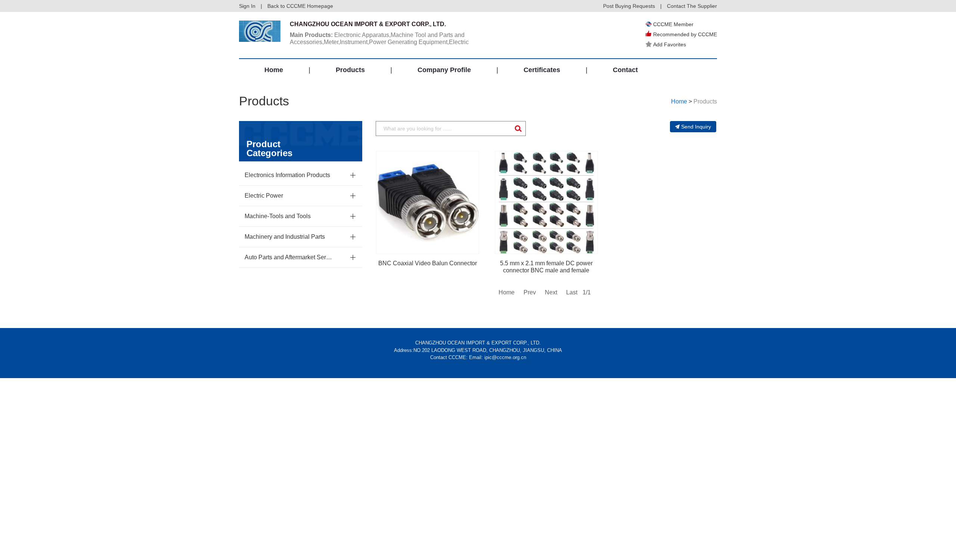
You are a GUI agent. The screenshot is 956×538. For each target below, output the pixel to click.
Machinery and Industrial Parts (285, 237)
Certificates (542, 70)
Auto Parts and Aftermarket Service (289, 257)
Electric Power (264, 195)
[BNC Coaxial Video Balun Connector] (427, 202)
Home (273, 70)
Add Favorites (669, 44)
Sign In (247, 6)
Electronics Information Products (287, 175)
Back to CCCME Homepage (300, 6)
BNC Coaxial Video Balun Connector (427, 263)
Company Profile (444, 70)
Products (350, 70)
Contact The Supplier (692, 6)
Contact (625, 70)
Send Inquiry (696, 127)
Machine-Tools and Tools (278, 216)
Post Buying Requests (629, 6)
